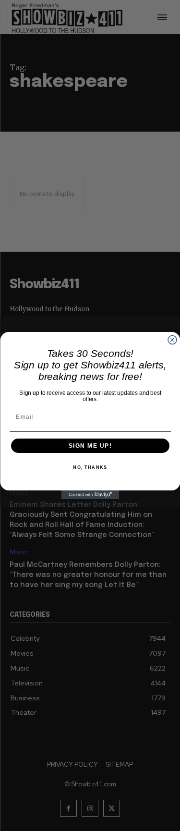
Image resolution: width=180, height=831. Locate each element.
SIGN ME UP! (90, 446)
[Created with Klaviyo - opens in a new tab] (90, 494)
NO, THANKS (90, 467)
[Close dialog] (172, 340)
